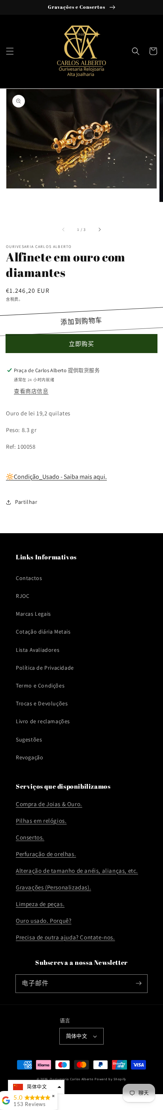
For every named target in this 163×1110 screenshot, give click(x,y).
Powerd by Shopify (110, 1079)
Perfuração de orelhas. (46, 854)
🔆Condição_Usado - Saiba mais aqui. (56, 476)
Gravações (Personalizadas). (53, 887)
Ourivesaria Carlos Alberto (71, 1079)
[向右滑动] (99, 229)
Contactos (29, 578)
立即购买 (81, 344)
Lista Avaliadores (37, 649)
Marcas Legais (33, 613)
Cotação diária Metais (43, 631)
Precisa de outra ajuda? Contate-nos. (65, 937)
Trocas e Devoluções (42, 703)
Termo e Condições (40, 685)
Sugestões (29, 739)
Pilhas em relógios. (41, 820)
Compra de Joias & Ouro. (49, 804)
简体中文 (76, 1036)
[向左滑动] (63, 229)
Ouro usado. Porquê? (43, 920)
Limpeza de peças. (40, 904)
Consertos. (30, 837)
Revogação (29, 757)
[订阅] (138, 983)
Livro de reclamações (43, 721)
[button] (10, 51)
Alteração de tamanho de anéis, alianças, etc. (77, 870)
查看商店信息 (31, 391)
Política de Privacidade (45, 667)
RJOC (22, 595)
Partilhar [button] (26, 501)
